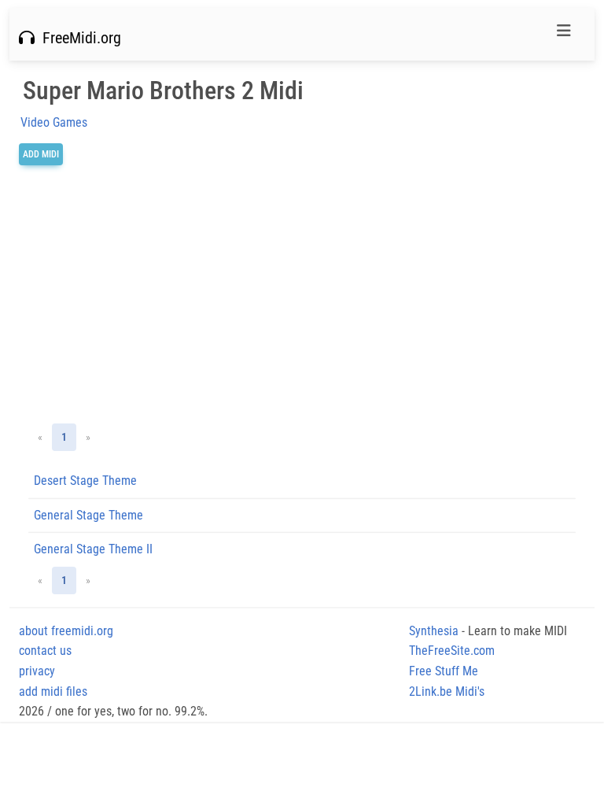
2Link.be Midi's (446, 691)
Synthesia (434, 630)
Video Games (53, 122)
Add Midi (41, 154)
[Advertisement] (302, 294)
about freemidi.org (66, 630)
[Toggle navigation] (564, 35)
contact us (45, 650)
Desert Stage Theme (85, 480)
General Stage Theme (88, 515)
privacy (37, 671)
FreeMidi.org (78, 37)
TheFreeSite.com (452, 650)
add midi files (53, 691)
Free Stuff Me (443, 671)
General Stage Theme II (93, 549)
